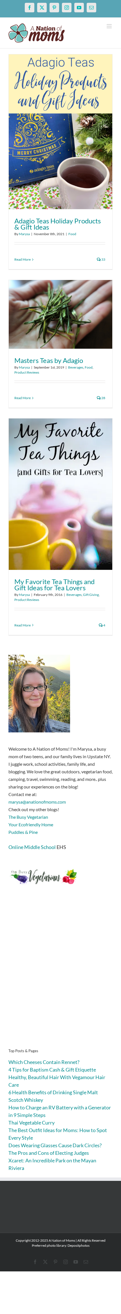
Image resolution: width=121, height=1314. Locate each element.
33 (103, 259)
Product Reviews (26, 372)
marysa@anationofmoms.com (37, 801)
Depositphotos (78, 1245)
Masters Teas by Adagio (48, 360)
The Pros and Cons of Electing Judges (48, 1153)
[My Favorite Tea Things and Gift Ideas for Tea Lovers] (60, 494)
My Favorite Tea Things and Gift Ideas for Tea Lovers (54, 584)
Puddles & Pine (23, 832)
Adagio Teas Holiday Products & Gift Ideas (57, 224)
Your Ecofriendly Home (30, 824)
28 (103, 398)
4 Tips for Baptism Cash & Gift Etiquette (52, 1070)
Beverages (75, 367)
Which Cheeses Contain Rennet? (43, 1062)
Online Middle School (32, 847)
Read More (22, 259)
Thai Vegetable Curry (31, 1122)
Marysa (24, 234)
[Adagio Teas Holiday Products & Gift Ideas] (60, 131)
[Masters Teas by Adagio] (60, 314)
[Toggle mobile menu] (110, 26)
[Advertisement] (60, 975)
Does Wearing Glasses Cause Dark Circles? (55, 1145)
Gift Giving (91, 595)
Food (72, 234)
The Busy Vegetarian (28, 817)
